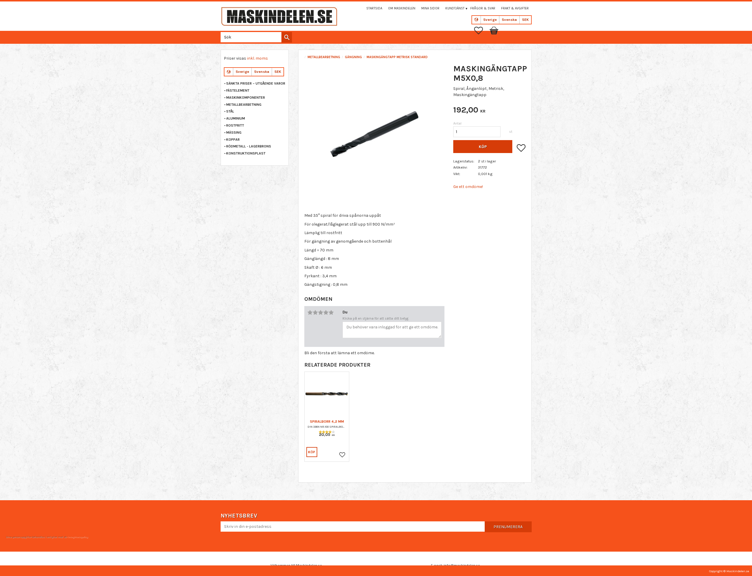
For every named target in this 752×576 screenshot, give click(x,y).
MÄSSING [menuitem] (233, 132)
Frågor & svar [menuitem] (482, 8)
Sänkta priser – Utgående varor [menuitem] (255, 83)
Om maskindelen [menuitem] (401, 8)
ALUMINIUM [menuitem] (235, 118)
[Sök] (286, 37)
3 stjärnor (320, 312)
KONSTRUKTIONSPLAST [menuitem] (246, 153)
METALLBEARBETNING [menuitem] (243, 105)
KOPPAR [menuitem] (233, 139)
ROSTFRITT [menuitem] (235, 125)
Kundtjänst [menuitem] (454, 8)
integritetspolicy (78, 536)
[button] (481, 30)
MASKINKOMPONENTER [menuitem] (245, 97)
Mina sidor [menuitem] (430, 8)
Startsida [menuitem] (374, 8)
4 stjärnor (325, 312)
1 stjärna (310, 312)
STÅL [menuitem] (230, 111)
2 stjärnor (315, 312)
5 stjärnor (331, 312)
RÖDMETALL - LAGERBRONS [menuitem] (248, 146)
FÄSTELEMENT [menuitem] (237, 90)
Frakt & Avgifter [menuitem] (515, 8)
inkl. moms (257, 58)
